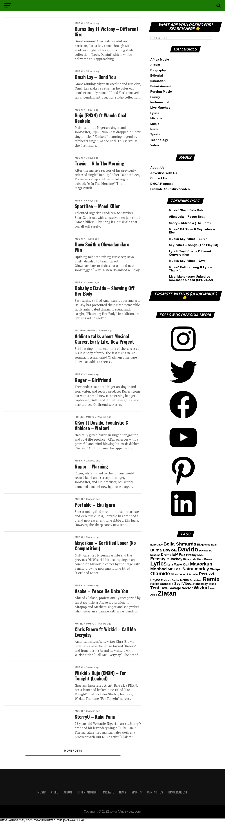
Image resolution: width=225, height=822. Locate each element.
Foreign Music (161, 91)
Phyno (155, 580)
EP (175, 554)
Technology (159, 140)
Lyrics (154, 113)
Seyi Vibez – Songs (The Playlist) (193, 245)
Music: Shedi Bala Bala (186, 210)
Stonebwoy (200, 583)
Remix (211, 579)
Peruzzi (206, 573)
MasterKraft (181, 564)
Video (154, 145)
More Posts (73, 750)
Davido (188, 549)
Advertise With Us (163, 173)
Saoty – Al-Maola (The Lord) (190, 223)
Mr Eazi (174, 569)
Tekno (212, 583)
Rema (184, 580)
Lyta (170, 564)
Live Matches (160, 107)
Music (154, 124)
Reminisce (196, 580)
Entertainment (160, 86)
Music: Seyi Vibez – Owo (187, 260)
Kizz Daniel (205, 559)
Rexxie (154, 583)
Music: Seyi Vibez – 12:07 (188, 238)
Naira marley (195, 568)
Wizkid (201, 587)
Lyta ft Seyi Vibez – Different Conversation (190, 252)
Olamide (160, 573)
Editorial (156, 75)
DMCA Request (161, 183)
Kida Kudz (189, 559)
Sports (155, 134)
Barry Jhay (156, 544)
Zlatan (167, 593)
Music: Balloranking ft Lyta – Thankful (190, 268)
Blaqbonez (203, 544)
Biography (158, 70)
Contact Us (158, 178)
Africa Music (159, 59)
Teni (154, 587)
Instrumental (159, 102)
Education (158, 81)
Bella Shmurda (179, 543)
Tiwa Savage (170, 588)
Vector (187, 588)
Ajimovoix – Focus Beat (187, 216)
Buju (214, 544)
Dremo (166, 554)
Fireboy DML (194, 554)
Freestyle (159, 558)
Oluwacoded (178, 574)
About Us (157, 167)
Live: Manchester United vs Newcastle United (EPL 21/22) (191, 278)
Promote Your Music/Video (170, 189)
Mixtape (156, 118)
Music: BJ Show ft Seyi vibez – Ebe (192, 230)
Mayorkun (201, 563)
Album (155, 64)
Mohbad (158, 569)
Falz (182, 554)
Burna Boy (160, 550)
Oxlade (192, 574)
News (154, 129)
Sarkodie (166, 583)
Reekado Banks (170, 580)
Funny (155, 97)
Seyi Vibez (183, 583)
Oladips (215, 569)
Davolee (203, 550)
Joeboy (176, 559)
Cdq (174, 550)
